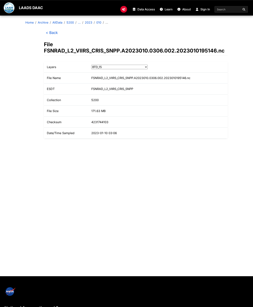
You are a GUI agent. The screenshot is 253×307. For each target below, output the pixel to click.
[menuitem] (123, 9)
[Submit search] (244, 9)
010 (98, 22)
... (79, 22)
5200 (70, 22)
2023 (88, 22)
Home (29, 22)
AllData (57, 22)
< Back (52, 32)
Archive (43, 22)
